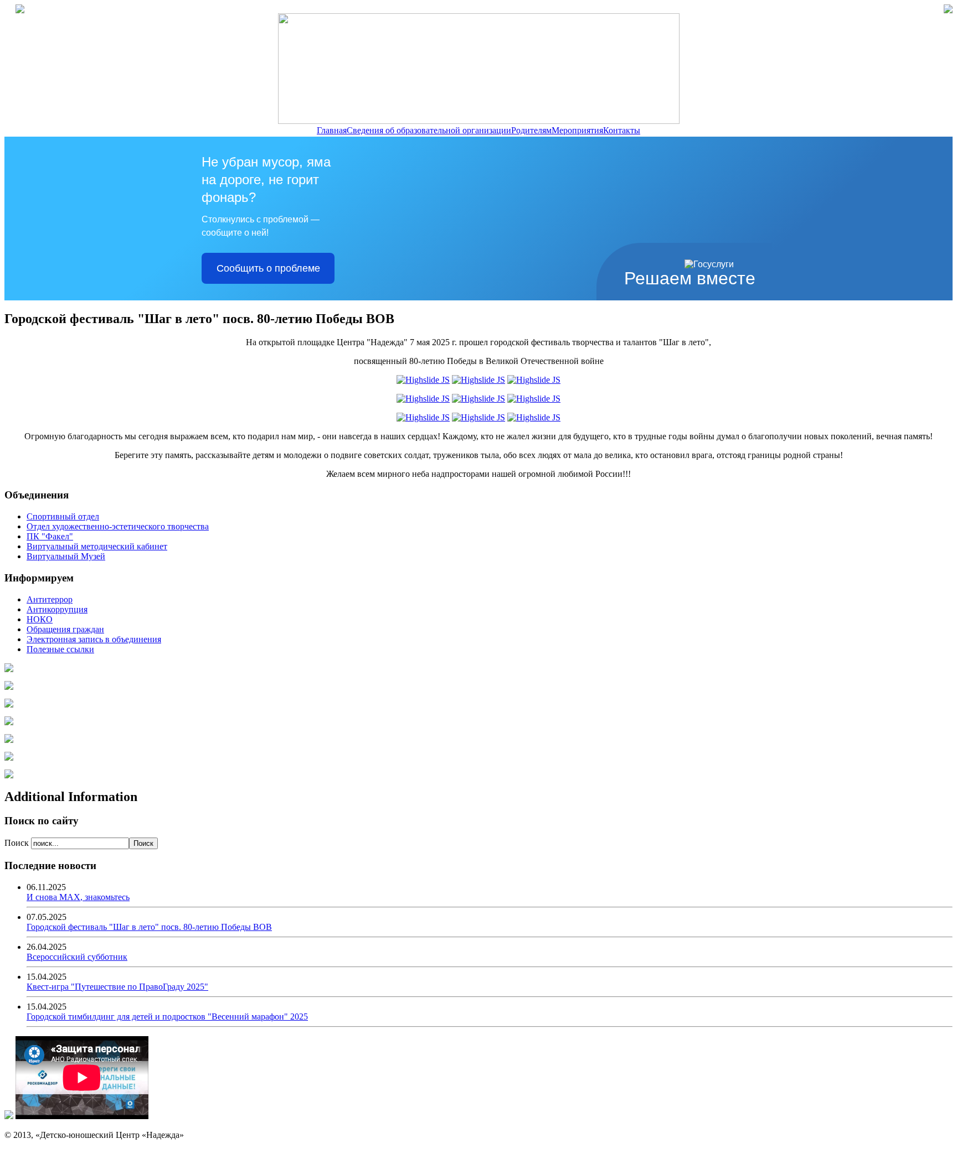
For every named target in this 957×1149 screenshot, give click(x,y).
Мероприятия (577, 130)
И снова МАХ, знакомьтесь (78, 897)
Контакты (621, 130)
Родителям (531, 130)
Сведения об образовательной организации (429, 130)
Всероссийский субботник (77, 956)
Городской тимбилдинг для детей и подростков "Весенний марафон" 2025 (167, 1016)
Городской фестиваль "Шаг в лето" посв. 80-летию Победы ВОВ (149, 927)
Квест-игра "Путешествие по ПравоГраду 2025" (117, 986)
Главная (332, 130)
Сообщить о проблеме (268, 268)
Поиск (17, 843)
